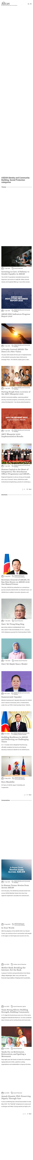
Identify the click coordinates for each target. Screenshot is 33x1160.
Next (30, 489)
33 (27, 489)
